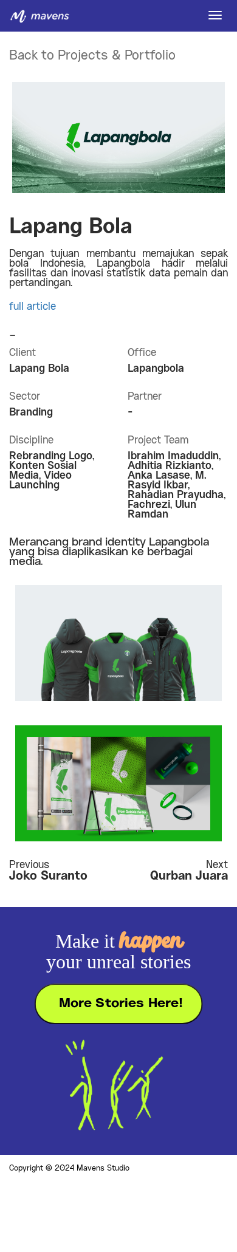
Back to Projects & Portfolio (92, 56)
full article (32, 307)
